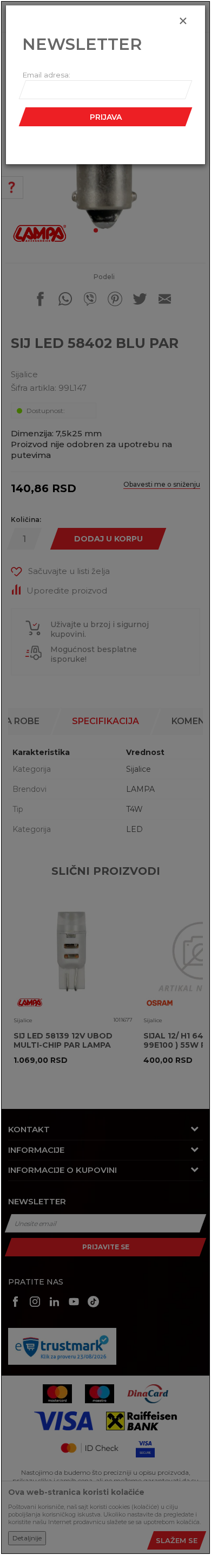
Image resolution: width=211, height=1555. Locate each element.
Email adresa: (46, 74)
